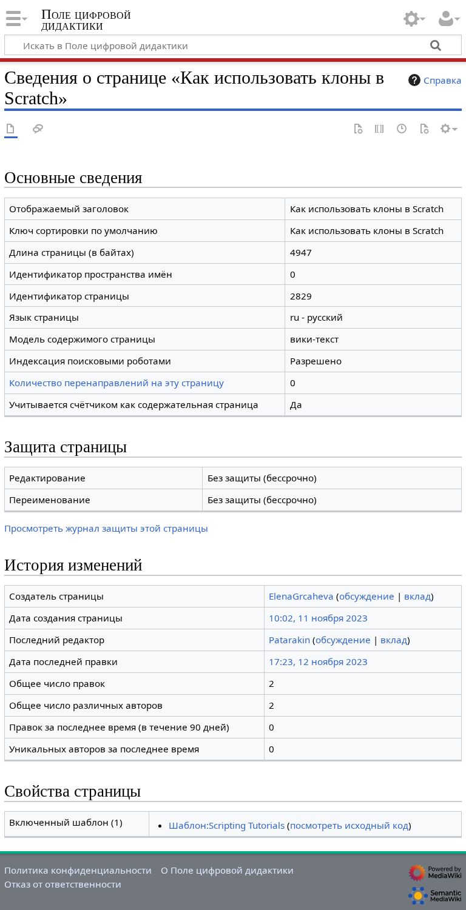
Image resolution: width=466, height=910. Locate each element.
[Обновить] (424, 129)
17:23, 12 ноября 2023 (318, 661)
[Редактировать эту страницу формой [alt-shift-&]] (358, 129)
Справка (443, 80)
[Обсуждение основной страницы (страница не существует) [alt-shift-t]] (38, 129)
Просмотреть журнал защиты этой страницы (106, 528)
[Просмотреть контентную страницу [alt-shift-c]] (11, 129)
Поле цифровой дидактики (86, 20)
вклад (417, 596)
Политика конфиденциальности (78, 870)
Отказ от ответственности (62, 884)
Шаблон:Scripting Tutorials (227, 825)
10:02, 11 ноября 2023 (318, 618)
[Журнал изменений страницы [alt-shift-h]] (402, 129)
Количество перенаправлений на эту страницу (116, 382)
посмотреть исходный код (349, 825)
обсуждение (366, 596)
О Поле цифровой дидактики (227, 870)
